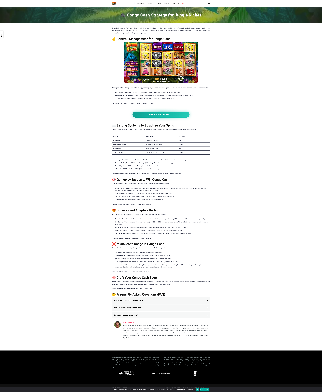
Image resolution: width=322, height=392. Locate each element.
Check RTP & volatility (161, 115)
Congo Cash (140, 3)
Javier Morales (128, 322)
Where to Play (151, 3)
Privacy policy (204, 389)
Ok (197, 389)
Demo (159, 3)
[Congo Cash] (114, 2)
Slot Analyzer (175, 3)
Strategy (166, 3)
